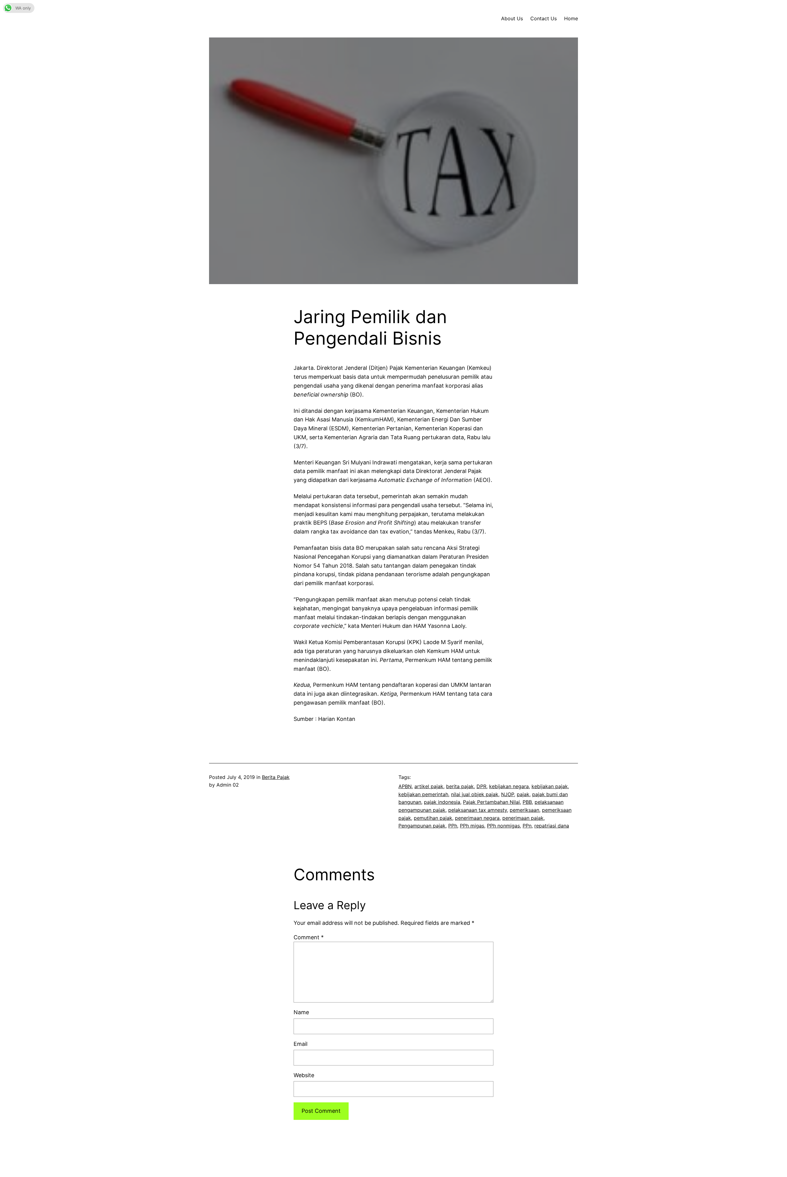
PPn (527, 826)
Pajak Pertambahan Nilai (491, 802)
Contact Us (543, 18)
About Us (512, 18)
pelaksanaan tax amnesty (477, 810)
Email (300, 1044)
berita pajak (460, 786)
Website (304, 1075)
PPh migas (472, 826)
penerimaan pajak (523, 818)
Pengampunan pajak (421, 826)
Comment (309, 937)
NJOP (507, 794)
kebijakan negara (509, 786)
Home (571, 18)
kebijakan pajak (550, 786)
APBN (405, 786)
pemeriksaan (524, 810)
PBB (527, 802)
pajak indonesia (442, 802)
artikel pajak (428, 786)
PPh (452, 826)
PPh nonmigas (503, 826)
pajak (523, 794)
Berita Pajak (276, 777)
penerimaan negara (477, 818)
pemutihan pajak (433, 818)
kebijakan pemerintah (423, 794)
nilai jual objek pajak (474, 794)
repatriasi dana (551, 826)
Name (301, 1012)
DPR (481, 786)
